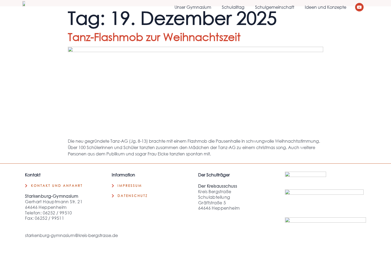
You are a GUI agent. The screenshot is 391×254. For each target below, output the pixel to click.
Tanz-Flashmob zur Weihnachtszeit (154, 36)
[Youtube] (359, 7)
